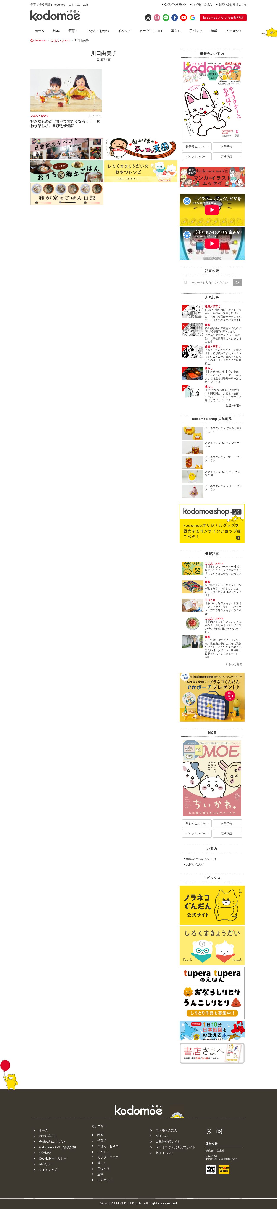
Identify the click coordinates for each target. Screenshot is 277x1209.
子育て (73, 31)
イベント (124, 31)
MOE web (162, 1136)
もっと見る (235, 664)
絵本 (56, 31)
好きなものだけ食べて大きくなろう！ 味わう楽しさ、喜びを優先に (65, 123)
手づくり (195, 31)
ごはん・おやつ (98, 31)
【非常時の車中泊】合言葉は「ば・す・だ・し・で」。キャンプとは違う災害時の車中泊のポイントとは (223, 376)
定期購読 (226, 156)
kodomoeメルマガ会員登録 (223, 17)
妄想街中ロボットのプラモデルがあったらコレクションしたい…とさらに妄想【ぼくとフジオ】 (223, 590)
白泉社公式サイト (168, 1141)
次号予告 (226, 146)
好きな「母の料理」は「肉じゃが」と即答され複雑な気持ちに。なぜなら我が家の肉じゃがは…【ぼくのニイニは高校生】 (223, 315)
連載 (214, 31)
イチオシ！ (234, 31)
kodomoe (40, 40)
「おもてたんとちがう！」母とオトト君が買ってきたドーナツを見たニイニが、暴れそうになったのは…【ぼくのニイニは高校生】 (223, 356)
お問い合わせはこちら (233, 4)
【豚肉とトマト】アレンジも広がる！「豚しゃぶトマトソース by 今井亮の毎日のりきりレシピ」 (224, 626)
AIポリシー (46, 1164)
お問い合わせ (195, 864)
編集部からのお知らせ (201, 859)
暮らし (176, 31)
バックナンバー (196, 156)
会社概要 (45, 1153)
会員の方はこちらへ (52, 1141)
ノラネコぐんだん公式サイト (175, 1147)
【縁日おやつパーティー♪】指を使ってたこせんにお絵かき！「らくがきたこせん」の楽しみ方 (223, 571)
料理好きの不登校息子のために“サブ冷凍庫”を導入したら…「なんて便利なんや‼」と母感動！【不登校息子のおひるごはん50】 (223, 335)
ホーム (39, 31)
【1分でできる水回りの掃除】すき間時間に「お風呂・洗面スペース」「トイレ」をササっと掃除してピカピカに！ (223, 395)
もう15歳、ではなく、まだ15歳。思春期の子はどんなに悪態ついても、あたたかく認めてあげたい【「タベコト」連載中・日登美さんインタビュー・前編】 (223, 649)
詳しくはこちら (196, 823)
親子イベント (165, 1153)
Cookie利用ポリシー (53, 1158)
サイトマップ (48, 1169)
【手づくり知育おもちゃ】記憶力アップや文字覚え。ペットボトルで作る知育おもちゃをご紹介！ (223, 608)
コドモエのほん (202, 4)
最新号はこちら (196, 146)
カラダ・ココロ (151, 31)
